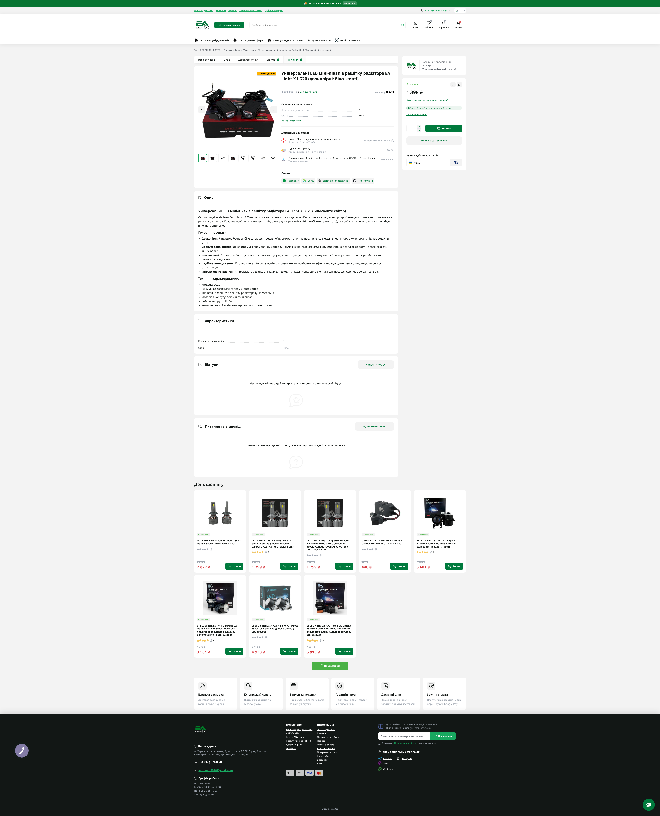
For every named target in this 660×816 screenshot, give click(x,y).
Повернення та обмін (250, 10)
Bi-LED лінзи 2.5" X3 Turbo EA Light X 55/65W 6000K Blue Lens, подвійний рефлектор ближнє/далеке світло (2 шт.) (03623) (329, 630)
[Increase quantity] (419, 126)
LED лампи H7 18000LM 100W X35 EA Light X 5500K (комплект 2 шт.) (219, 542)
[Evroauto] (202, 25)
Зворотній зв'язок (326, 748)
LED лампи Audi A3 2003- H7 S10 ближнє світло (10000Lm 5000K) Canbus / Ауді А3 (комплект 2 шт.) (273, 543)
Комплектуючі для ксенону (299, 729)
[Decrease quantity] (419, 130)
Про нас (232, 10)
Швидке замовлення (434, 140)
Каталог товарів (231, 24)
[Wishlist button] (453, 84)
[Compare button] (459, 84)
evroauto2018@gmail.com (216, 770)
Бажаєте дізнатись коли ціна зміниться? (427, 100)
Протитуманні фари (250, 40)
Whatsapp (388, 769)
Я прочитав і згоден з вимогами (409, 743)
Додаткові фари (232, 49)
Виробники (322, 759)
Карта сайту (323, 756)
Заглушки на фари (319, 40)
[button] (273, 109)
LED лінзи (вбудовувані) (214, 40)
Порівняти (443, 25)
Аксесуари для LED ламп (288, 40)
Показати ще (332, 665)
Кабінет (415, 27)
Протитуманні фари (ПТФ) (299, 740)
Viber (385, 763)
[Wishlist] (246, 512)
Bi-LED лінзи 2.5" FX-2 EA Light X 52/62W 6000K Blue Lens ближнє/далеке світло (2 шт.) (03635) (437, 543)
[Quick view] (246, 506)
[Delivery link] (392, 140)
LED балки (291, 748)
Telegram (387, 758)
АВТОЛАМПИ (292, 733)
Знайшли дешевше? (416, 114)
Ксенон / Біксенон (295, 737)
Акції (319, 763)
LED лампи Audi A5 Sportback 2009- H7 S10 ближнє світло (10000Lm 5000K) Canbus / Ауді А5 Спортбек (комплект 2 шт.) (328, 545)
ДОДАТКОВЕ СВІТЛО (210, 49)
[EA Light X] (411, 65)
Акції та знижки (350, 40)
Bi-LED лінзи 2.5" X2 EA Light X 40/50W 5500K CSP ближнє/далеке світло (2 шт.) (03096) (275, 628)
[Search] (402, 25)
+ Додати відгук (376, 364)
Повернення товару (327, 752)
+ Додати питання (374, 426)
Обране (429, 25)
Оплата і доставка (203, 10)
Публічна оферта (274, 10)
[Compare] (246, 519)
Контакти (221, 10)
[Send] (456, 162)
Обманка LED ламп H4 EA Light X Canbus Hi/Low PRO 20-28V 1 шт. (382, 542)
